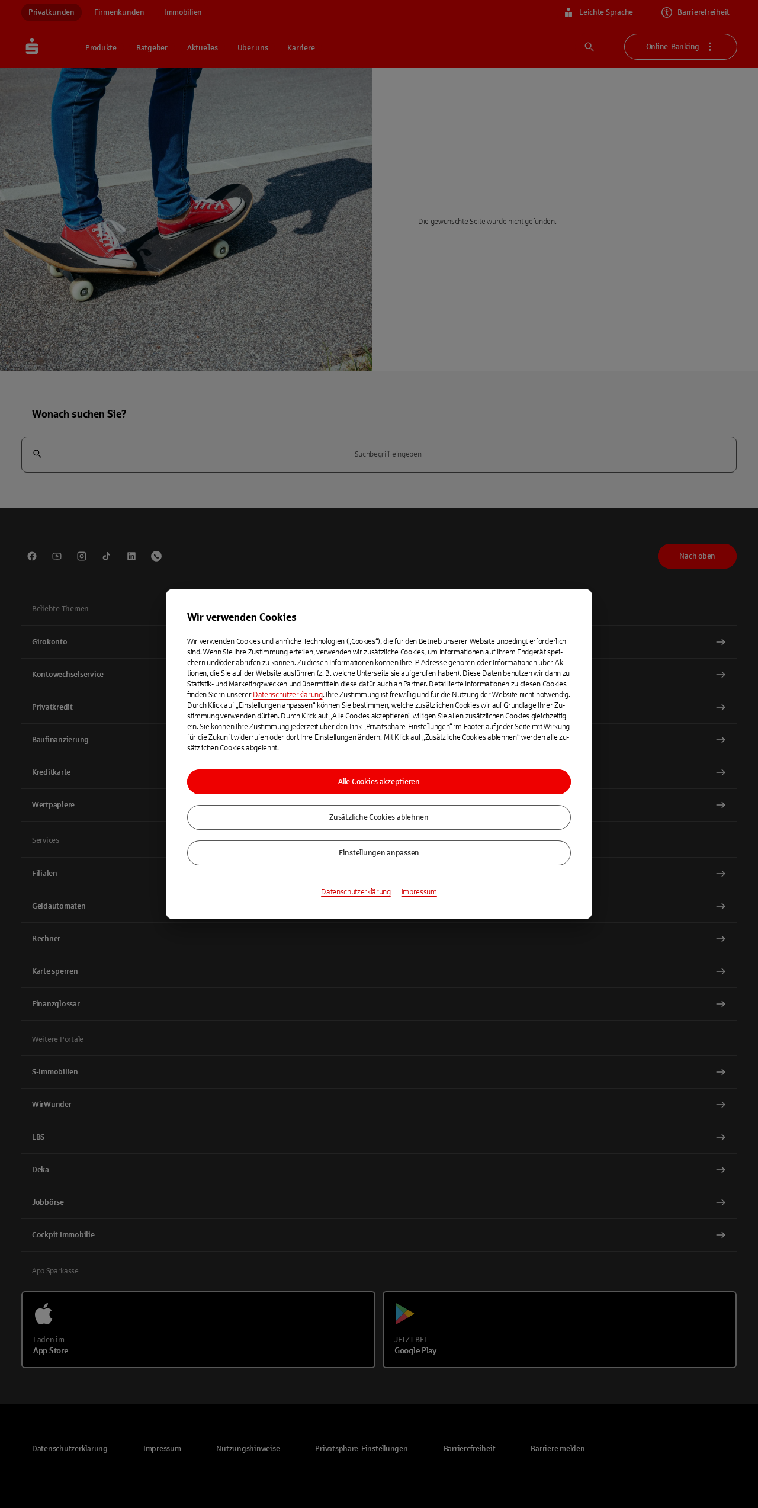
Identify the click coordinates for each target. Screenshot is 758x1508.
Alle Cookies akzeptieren (379, 782)
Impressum (419, 892)
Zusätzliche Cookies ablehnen (379, 817)
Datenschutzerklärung (288, 695)
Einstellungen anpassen (379, 853)
